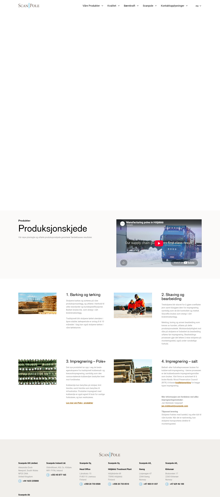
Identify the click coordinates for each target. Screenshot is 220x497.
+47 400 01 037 (151, 484)
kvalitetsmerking (183, 382)
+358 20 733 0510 (121, 484)
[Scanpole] (29, 6)
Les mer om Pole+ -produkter (79, 403)
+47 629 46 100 (177, 484)
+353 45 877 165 (58, 475)
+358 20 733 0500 (92, 484)
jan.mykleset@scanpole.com (175, 406)
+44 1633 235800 (31, 481)
